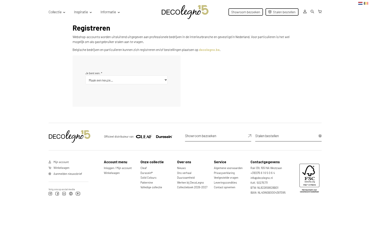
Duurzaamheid (186, 177)
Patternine (146, 182)
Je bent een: (93, 73)
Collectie (55, 12)
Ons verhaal (184, 173)
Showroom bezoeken (245, 12)
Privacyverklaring (224, 173)
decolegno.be (209, 50)
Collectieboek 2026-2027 (192, 187)
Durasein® (146, 173)
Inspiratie (81, 12)
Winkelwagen (112, 173)
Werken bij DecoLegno (190, 182)
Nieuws (181, 168)
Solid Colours (148, 177)
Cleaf (143, 168)
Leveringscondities (225, 182)
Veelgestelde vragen (226, 177)
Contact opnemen (224, 187)
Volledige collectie (151, 187)
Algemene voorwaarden (228, 168)
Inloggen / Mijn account (118, 168)
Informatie (108, 12)
